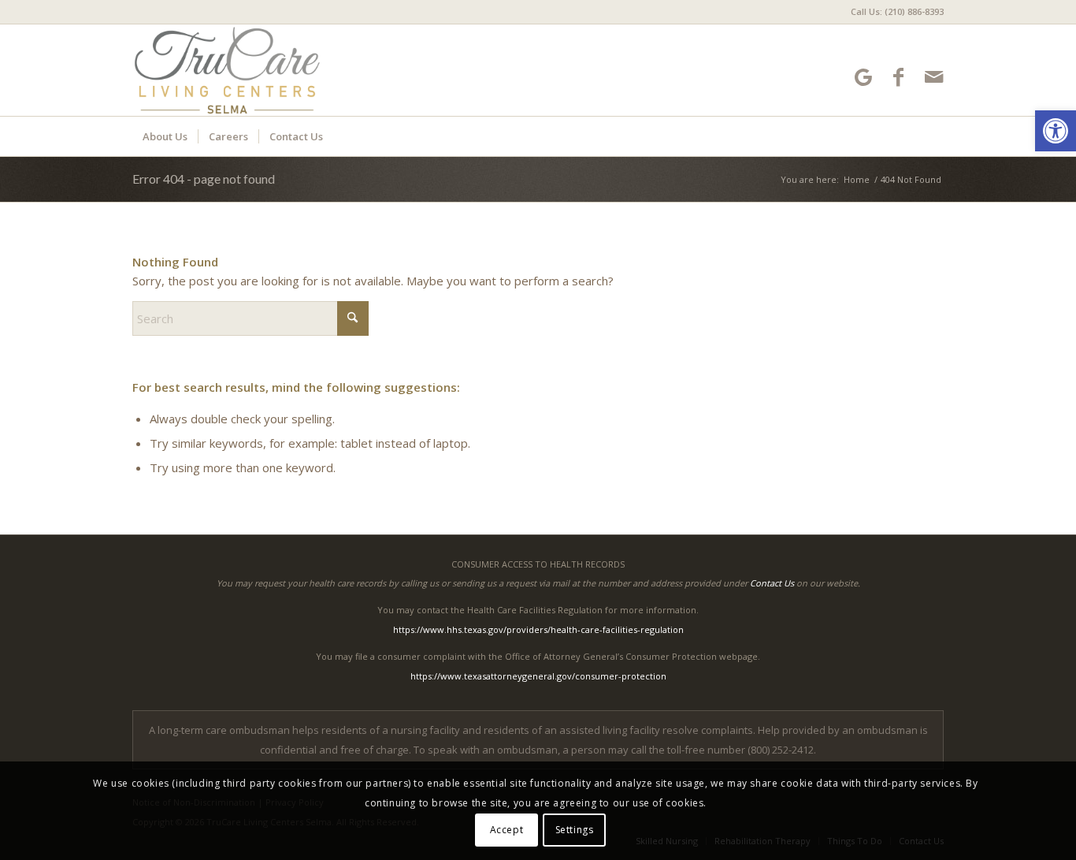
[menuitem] (893, 12)
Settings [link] (574, 829)
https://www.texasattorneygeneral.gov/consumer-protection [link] (538, 676)
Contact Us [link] (772, 583)
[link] (1055, 130)
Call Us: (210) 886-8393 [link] (897, 11)
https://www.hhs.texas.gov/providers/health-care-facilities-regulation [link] (538, 629)
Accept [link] (507, 829)
